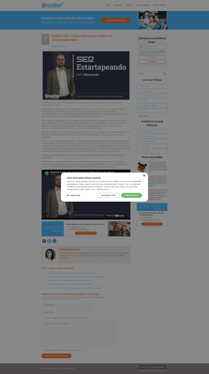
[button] (73, 195)
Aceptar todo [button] (131, 195)
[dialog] (104, 187)
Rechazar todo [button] (108, 195)
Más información (102, 189)
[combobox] (144, 175)
